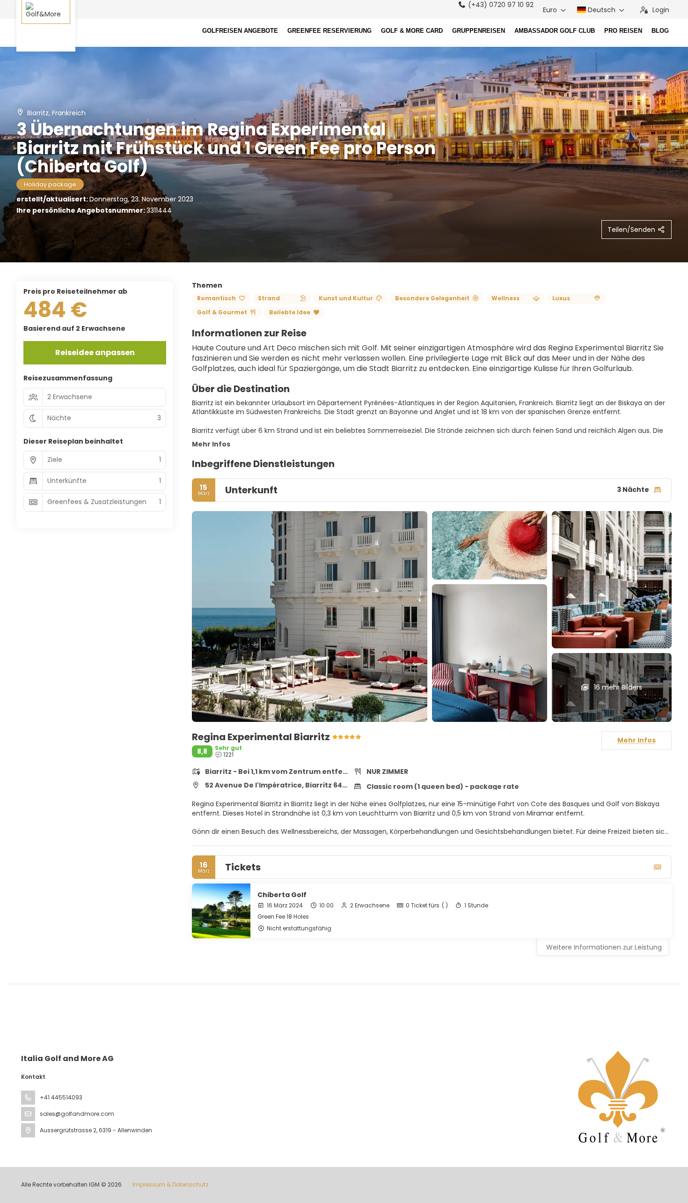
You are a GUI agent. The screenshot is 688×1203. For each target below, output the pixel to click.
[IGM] (619, 1097)
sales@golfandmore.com (77, 1114)
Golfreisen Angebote (240, 31)
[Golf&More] (45, 26)
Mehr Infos (211, 444)
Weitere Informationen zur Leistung (604, 947)
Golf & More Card (412, 31)
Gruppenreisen (478, 31)
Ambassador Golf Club (554, 31)
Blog (660, 31)
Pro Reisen (623, 31)
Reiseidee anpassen (95, 352)
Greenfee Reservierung (329, 31)
